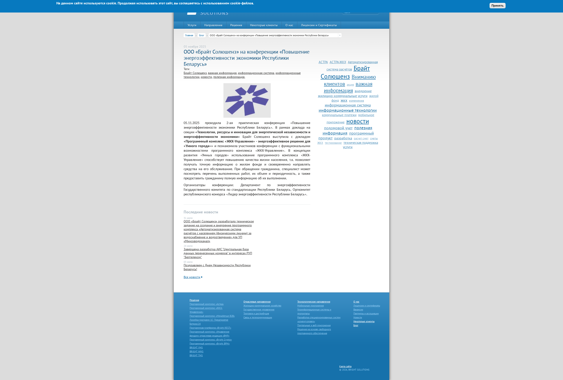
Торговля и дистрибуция (256, 313)
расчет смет (361, 138)
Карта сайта (345, 366)
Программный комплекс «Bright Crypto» (211, 339)
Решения (236, 25)
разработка (343, 138)
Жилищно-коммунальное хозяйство (262, 305)
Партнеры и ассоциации (366, 313)
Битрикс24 (195, 323)
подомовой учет (338, 128)
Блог (201, 35)
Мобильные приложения (310, 305)
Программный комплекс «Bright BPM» (210, 343)
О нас (289, 25)
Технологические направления (313, 301)
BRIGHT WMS (196, 351)
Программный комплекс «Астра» (207, 304)
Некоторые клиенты (264, 25)
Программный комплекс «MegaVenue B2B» (212, 315)
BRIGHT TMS (196, 355)
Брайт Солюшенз (195, 73)
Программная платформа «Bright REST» (210, 327)
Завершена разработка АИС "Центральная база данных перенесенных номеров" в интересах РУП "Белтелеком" (218, 253)
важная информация (222, 73)
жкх (344, 100)
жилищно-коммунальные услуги (342, 96)
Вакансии (358, 309)
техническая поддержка (361, 142)
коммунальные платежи (339, 115)
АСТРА (323, 62)
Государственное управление (258, 309)
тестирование (333, 142)
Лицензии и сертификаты (366, 305)
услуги (348, 147)
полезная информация (229, 77)
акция (350, 84)
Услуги (192, 25)
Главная (189, 35)
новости (206, 77)
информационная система (256, 73)
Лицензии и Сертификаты (319, 25)
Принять (498, 5)
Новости (357, 317)
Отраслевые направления (257, 301)
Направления (213, 25)
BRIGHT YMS (196, 347)
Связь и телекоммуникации (257, 317)
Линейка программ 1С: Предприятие (209, 319)
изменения (356, 101)
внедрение (363, 91)
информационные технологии (348, 110)
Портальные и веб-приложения (314, 325)
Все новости (192, 277)
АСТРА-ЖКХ (338, 62)
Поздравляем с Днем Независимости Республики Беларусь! (217, 267)
